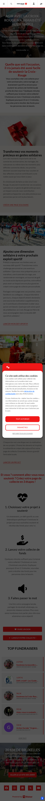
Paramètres (22, 427)
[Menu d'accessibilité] (42, 798)
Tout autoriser (22, 419)
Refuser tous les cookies (22, 433)
